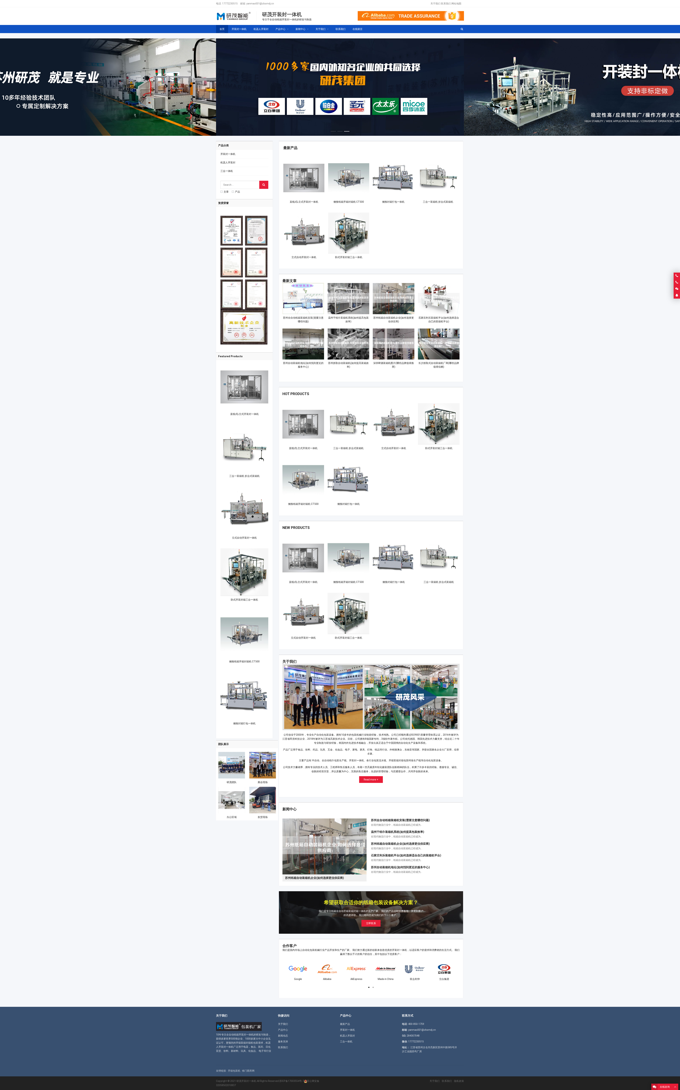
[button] (333, 130)
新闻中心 (289, 809)
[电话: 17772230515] (677, 282)
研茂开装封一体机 (246, 1081)
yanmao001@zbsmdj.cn (260, 3)
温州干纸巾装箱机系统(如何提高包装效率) (397, 832)
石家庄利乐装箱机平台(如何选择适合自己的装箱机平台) (406, 855)
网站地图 (456, 3)
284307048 (413, 1035)
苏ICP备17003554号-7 (291, 1081)
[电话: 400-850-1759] (677, 276)
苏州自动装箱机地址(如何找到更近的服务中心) (400, 867)
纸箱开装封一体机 (244, 1034)
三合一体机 (226, 171)
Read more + (371, 779)
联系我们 (446, 3)
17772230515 (230, 3)
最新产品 (290, 148)
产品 (237, 191)
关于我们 (435, 3)
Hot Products (295, 394)
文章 (226, 191)
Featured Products (230, 356)
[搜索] (263, 185)
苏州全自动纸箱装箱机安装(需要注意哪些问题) (400, 820)
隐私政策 (459, 1081)
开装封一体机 (227, 154)
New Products (296, 528)
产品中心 (283, 1029)
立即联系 (371, 923)
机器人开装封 (227, 162)
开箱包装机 (234, 1070)
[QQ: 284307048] (677, 295)
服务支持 (283, 1041)
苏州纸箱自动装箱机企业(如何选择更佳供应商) (400, 843)
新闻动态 (283, 1035)
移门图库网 (248, 1070)
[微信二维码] (677, 289)
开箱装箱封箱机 (244, 1042)
